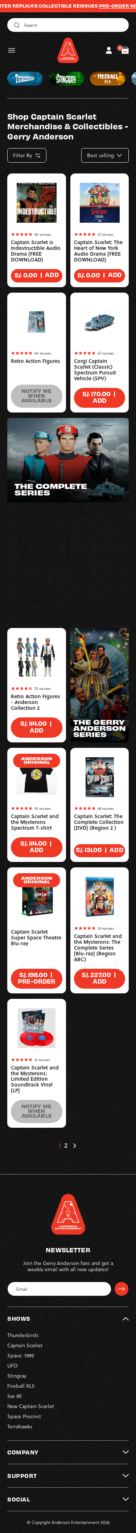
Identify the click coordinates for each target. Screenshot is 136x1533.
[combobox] (68, 25)
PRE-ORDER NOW (108, 6)
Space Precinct (24, 1416)
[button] (11, 50)
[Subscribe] (121, 1289)
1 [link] (59, 1145)
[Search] (15, 25)
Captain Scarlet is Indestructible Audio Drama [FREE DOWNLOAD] (36, 251)
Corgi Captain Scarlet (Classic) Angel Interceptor (95, 590)
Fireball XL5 (20, 1386)
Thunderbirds (22, 1335)
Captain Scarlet (24, 1345)
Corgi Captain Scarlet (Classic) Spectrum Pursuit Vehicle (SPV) (95, 369)
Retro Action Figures (35, 361)
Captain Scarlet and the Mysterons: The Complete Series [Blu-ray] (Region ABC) (98, 947)
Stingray (16, 1375)
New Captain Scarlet (30, 1406)
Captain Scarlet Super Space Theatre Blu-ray (36, 937)
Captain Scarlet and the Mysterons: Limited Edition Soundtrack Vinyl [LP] (35, 1079)
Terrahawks (19, 1426)
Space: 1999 (20, 1355)
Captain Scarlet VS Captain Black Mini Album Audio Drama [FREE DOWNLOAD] (35, 592)
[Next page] (74, 1145)
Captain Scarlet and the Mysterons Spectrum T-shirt (35, 822)
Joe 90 (14, 1396)
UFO (12, 1365)
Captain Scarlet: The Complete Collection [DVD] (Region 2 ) (99, 822)
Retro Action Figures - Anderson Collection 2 (35, 702)
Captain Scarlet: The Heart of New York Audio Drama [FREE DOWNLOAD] (98, 251)
